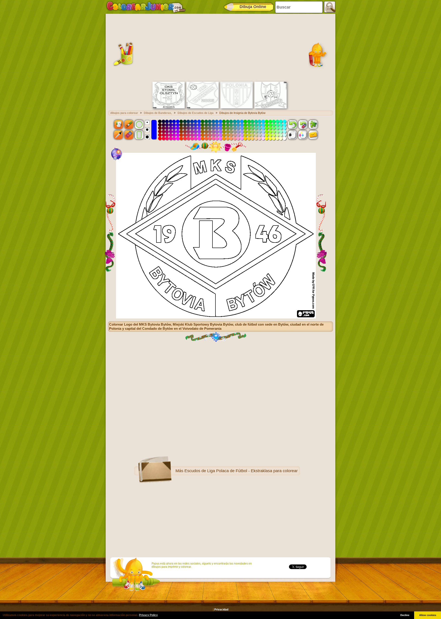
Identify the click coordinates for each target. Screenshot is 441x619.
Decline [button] (404, 615)
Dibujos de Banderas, (158, 113)
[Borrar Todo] (303, 124)
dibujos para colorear (124, 113)
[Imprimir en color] (302, 134)
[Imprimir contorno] (292, 134)
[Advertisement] (220, 47)
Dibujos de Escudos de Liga (196, 113)
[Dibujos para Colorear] (146, 7)
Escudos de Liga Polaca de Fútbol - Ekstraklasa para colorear (241, 471)
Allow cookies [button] (427, 615)
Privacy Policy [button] (148, 615)
